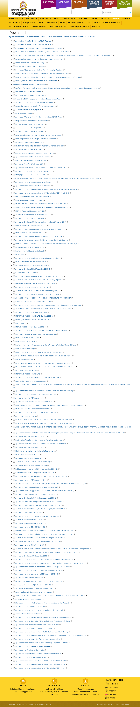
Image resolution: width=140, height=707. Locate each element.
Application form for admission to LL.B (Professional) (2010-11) (38, 570)
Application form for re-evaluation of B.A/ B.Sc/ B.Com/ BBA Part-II (40, 664)
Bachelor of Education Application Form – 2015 (33, 301)
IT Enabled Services (94, 3)
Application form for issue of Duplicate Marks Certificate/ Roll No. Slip (41, 632)
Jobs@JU (103, 19)
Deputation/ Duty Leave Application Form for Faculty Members (39, 70)
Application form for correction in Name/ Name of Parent (37, 625)
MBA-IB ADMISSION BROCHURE (27, 338)
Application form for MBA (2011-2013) (29, 545)
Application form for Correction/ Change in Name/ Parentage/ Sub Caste (42, 621)
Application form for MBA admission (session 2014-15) (35, 394)
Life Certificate (20, 323)
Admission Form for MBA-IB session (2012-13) (32, 462)
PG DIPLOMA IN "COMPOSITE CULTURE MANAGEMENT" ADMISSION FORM (43, 363)
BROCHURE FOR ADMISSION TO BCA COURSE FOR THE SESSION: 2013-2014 (43, 420)
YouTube (112, 687)
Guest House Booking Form (25, 273)
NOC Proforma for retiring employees (29, 66)
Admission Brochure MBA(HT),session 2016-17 (32, 269)
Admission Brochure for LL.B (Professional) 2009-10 (34, 588)
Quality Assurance (124, 3)
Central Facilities (14, 19)
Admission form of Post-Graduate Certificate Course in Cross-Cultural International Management (52, 549)
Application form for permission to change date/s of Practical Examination (43, 617)
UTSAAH (124, 19)
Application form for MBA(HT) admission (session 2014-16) (37, 377)
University (48, 2)
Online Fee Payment (74, 23)
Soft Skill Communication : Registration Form (32, 197)
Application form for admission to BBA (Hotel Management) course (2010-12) (44, 559)
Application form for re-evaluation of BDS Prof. (33, 186)
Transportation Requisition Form (27, 614)
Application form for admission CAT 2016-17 (32, 287)
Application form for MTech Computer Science (32, 157)
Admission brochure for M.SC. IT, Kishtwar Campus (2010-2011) (39, 538)
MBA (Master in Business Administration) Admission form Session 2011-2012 (44, 534)
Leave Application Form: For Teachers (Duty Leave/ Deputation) (39, 59)
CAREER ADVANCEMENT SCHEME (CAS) (29, 124)
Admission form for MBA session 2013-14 (30, 436)
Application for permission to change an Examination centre (38, 654)
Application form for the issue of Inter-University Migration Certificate (41, 643)
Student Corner (109, 3)
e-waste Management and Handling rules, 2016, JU (34, 153)
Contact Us (96, 27)
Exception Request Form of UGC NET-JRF (30, 63)
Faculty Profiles (28, 23)
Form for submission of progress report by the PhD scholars (38, 135)
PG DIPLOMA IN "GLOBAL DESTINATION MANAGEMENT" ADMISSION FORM (43, 356)
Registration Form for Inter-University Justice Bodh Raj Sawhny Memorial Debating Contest (49, 405)
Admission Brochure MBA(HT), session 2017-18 (33, 215)
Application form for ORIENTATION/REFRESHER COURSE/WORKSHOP (41, 168)
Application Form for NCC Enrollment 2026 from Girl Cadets (38, 48)
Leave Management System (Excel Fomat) (29, 84)
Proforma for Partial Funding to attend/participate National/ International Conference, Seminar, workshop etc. (57, 88)
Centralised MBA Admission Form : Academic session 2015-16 (38, 352)
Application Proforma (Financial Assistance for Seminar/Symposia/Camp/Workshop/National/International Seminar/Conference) (63, 55)
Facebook (112, 684)
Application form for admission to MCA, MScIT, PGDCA (35, 412)
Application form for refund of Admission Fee (32, 646)
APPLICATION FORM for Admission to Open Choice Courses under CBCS (42, 207)
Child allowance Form (23, 113)
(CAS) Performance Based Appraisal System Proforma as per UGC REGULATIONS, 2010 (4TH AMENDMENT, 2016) (57, 178)
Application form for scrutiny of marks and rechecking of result (39, 610)
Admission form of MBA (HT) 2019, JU (29, 149)
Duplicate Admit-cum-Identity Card (28, 599)
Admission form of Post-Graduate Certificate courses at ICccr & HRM (41, 476)
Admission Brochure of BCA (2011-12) (29, 520)
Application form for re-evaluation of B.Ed (31, 657)
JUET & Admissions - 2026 (17, 27)
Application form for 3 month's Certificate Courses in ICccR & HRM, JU (41, 330)
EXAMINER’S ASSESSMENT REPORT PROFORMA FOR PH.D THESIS (39, 146)
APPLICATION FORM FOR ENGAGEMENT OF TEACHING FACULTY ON (40, 385)
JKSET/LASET (13, 23)
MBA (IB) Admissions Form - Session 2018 (30, 175)
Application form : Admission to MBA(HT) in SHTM (34, 102)
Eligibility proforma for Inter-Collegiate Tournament (34, 451)
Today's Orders (83, 19)
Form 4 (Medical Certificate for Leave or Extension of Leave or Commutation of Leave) (47, 77)
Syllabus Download (16, 37)
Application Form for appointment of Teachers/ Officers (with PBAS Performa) (44, 491)
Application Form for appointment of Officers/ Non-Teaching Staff (40, 229)
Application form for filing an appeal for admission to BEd (37, 294)
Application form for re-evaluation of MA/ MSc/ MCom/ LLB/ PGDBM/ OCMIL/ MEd (46, 189)
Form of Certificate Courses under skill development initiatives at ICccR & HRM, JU (46, 244)
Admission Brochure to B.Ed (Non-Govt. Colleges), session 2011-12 (40, 509)
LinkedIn (111, 698)
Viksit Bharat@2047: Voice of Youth (106, 23)
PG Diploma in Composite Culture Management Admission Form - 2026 (42, 52)
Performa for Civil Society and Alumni (29, 251)
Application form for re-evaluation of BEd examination (35, 182)
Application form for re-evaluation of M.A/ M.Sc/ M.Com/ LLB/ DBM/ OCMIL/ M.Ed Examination (50, 635)
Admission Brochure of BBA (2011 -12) (29, 523)
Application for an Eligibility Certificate (30, 606)
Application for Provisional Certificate (29, 650)
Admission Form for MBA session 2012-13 (31, 465)
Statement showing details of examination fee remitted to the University (42, 603)
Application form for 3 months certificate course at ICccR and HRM (40, 444)
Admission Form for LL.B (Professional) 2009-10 (33, 585)
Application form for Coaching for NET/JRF (31, 312)
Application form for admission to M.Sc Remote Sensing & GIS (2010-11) (42, 567)
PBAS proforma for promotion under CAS (30, 262)
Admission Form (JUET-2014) (26, 370)
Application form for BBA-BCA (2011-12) (30, 527)
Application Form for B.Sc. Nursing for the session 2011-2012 (38, 505)
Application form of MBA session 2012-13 (30, 480)
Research (79, 2)
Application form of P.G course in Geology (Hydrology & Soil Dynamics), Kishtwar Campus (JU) (50, 483)
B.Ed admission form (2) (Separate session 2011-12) (34, 473)
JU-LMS (62, 23)
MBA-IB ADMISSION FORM (25, 341)
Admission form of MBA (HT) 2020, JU (29, 128)
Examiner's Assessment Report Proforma (30, 160)
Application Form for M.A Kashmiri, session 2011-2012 (35, 494)
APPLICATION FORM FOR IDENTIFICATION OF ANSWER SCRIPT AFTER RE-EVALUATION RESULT (50, 596)
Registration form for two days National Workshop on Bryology (39, 440)
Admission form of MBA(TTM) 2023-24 (29, 95)
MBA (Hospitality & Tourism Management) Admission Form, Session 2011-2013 (44, 530)
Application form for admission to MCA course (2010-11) (36, 574)
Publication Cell (31, 19)
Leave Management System (78, 27)
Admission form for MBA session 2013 (29, 447)
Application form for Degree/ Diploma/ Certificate (34, 628)
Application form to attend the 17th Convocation (33, 171)
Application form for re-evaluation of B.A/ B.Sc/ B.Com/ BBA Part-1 (40, 668)
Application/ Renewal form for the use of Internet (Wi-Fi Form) (38, 117)
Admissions (50, 23)
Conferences (44, 19)
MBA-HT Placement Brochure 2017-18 (29, 211)
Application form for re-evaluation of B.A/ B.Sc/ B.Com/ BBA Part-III (40, 661)
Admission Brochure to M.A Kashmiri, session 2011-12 (35, 498)
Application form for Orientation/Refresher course (34, 402)
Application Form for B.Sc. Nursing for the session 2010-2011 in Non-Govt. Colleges (46, 552)
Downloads (115, 19)
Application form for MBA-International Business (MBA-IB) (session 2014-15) (44, 391)
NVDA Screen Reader (56, 27)
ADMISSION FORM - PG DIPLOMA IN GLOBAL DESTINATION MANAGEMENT (43, 309)
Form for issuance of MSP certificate (29, 200)
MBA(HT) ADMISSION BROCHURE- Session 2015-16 (34, 316)
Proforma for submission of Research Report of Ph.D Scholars (38, 581)
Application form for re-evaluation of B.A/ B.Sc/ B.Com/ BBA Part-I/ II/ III (42, 193)
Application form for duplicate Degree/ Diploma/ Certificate (37, 258)
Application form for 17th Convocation (29, 218)
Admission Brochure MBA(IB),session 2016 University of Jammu (39, 276)
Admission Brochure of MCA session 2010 (31, 556)
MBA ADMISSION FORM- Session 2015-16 (30, 327)
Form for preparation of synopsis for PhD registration (35, 139)
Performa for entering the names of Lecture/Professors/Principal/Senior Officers (45, 345)
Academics (64, 2)
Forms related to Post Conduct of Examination (44, 37)
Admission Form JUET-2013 (25, 416)
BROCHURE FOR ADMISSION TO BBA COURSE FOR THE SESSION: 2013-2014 (43, 423)
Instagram (112, 694)
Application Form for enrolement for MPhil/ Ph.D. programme (38, 236)
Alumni (41, 23)
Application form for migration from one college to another (37, 639)
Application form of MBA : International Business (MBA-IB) (37, 516)
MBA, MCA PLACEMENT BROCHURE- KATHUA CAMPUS (35, 334)
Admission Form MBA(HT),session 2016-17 (31, 265)
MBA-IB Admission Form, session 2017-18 (30, 226)
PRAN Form (19, 254)
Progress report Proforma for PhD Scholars (31, 121)
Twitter (111, 691)
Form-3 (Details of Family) (25, 348)
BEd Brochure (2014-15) (24, 359)
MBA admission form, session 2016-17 (29, 247)
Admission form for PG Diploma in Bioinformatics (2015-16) (37, 291)
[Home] (23, 6)
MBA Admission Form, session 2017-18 (29, 233)
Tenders (94, 19)
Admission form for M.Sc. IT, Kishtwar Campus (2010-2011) (37, 541)
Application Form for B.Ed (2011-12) (28, 512)
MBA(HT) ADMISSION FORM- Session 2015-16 (32, 320)
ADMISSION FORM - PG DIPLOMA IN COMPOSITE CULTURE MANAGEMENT (43, 298)
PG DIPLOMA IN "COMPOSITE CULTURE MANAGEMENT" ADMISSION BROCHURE (45, 367)
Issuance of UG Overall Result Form (28, 142)
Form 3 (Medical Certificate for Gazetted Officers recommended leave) (41, 73)
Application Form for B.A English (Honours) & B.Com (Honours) (38, 502)
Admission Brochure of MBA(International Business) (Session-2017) (40, 222)
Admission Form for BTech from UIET (29, 164)
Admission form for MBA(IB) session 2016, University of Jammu (39, 280)
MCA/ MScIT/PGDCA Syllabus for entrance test (32, 409)
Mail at (23, 685)
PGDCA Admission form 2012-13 (27, 455)
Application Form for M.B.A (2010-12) (29, 577)
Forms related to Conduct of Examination (80, 37)
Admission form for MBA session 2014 (29, 398)
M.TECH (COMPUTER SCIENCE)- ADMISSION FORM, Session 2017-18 (40, 204)
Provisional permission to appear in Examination (33, 592)
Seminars (57, 19)
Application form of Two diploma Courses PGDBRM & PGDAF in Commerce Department (48, 305)
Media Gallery (67, 19)
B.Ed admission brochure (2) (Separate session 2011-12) (36, 469)
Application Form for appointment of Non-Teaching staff (36, 487)
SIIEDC (89, 23)
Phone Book (54, 685)
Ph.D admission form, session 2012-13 (29, 458)
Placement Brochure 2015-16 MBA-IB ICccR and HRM (35, 283)
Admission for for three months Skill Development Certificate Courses (41, 240)
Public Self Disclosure (39, 27)
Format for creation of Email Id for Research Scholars (35, 106)
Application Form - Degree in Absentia (29, 131)
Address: (85, 685)
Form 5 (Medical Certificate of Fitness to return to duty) (36, 81)
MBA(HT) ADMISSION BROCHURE (27, 374)
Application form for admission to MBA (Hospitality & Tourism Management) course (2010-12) (50, 563)
